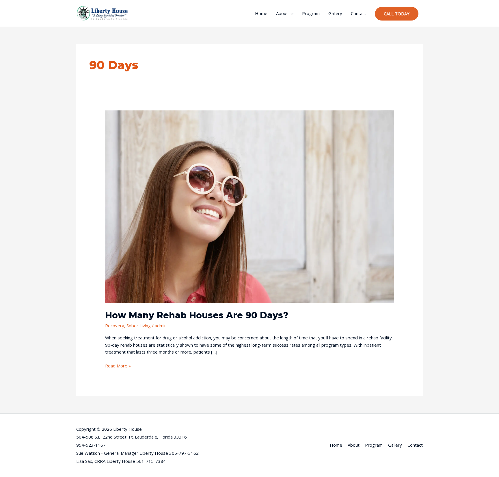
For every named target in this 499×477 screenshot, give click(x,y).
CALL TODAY (396, 13)
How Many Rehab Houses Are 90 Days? (196, 315)
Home (261, 13)
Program (311, 13)
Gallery (335, 13)
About (282, 13)
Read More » (118, 365)
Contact (358, 13)
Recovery (114, 325)
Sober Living (138, 325)
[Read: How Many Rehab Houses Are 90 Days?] (249, 206)
